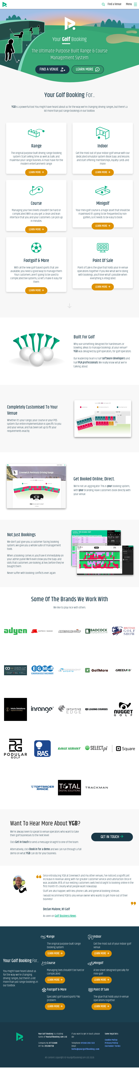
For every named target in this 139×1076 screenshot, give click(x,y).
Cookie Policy (111, 1040)
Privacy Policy (111, 1043)
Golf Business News (65, 916)
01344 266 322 (88, 1043)
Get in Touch (110, 837)
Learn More (35, 172)
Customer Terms (112, 1046)
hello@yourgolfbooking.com (85, 1049)
